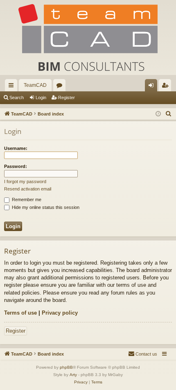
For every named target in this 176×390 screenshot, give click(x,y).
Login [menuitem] (152, 86)
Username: (15, 148)
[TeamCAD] (88, 37)
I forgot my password (25, 181)
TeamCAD (35, 85)
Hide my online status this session (45, 207)
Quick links (12, 86)
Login (41, 97)
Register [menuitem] (166, 86)
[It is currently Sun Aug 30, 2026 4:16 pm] (158, 114)
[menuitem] (168, 113)
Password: (15, 166)
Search (16, 97)
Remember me (26, 199)
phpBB (66, 367)
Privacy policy (60, 313)
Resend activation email (27, 188)
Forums (60, 86)
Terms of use (20, 313)
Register (66, 97)
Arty (73, 374)
